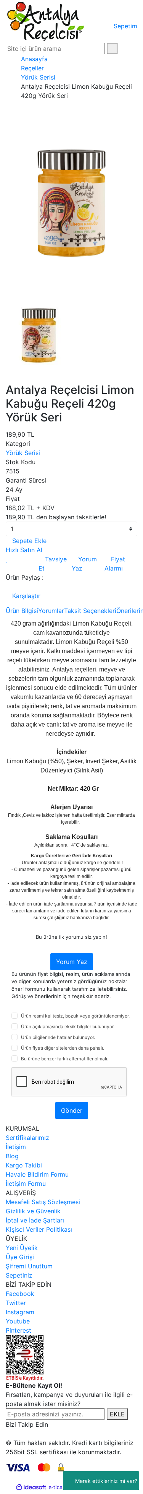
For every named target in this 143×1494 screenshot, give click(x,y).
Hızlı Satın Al (24, 550)
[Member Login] (100, 17)
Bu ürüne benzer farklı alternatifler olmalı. (64, 1059)
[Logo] (46, 20)
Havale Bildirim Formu (37, 1174)
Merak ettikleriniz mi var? (106, 1481)
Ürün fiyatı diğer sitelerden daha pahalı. (62, 1048)
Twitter (16, 1303)
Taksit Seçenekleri (90, 611)
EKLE (117, 1414)
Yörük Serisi (23, 453)
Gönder (71, 1110)
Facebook (20, 1293)
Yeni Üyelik (22, 1248)
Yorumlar (51, 611)
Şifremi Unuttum (29, 1266)
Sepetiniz (19, 1275)
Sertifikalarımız (27, 1137)
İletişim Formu (26, 1183)
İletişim (16, 1147)
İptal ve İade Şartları (35, 1220)
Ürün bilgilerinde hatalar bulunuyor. (58, 1037)
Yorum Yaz (71, 962)
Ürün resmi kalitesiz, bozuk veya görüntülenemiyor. (75, 1016)
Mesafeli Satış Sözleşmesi (43, 1202)
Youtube (18, 1321)
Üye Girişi (20, 1257)
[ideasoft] (31, 1487)
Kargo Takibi (24, 1165)
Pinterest (18, 1330)
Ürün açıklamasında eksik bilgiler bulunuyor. (67, 1026)
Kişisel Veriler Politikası (39, 1229)
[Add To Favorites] (7, 559)
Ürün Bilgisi (22, 611)
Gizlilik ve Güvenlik (33, 1211)
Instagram (20, 1312)
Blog (12, 1156)
